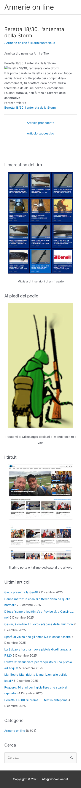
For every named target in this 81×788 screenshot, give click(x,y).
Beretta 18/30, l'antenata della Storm (30, 107)
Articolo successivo (40, 133)
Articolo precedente (40, 122)
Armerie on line (29, 7)
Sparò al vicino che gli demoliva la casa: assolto (37, 637)
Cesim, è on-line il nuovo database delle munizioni (38, 624)
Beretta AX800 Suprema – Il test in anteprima (36, 700)
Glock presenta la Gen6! (21, 592)
